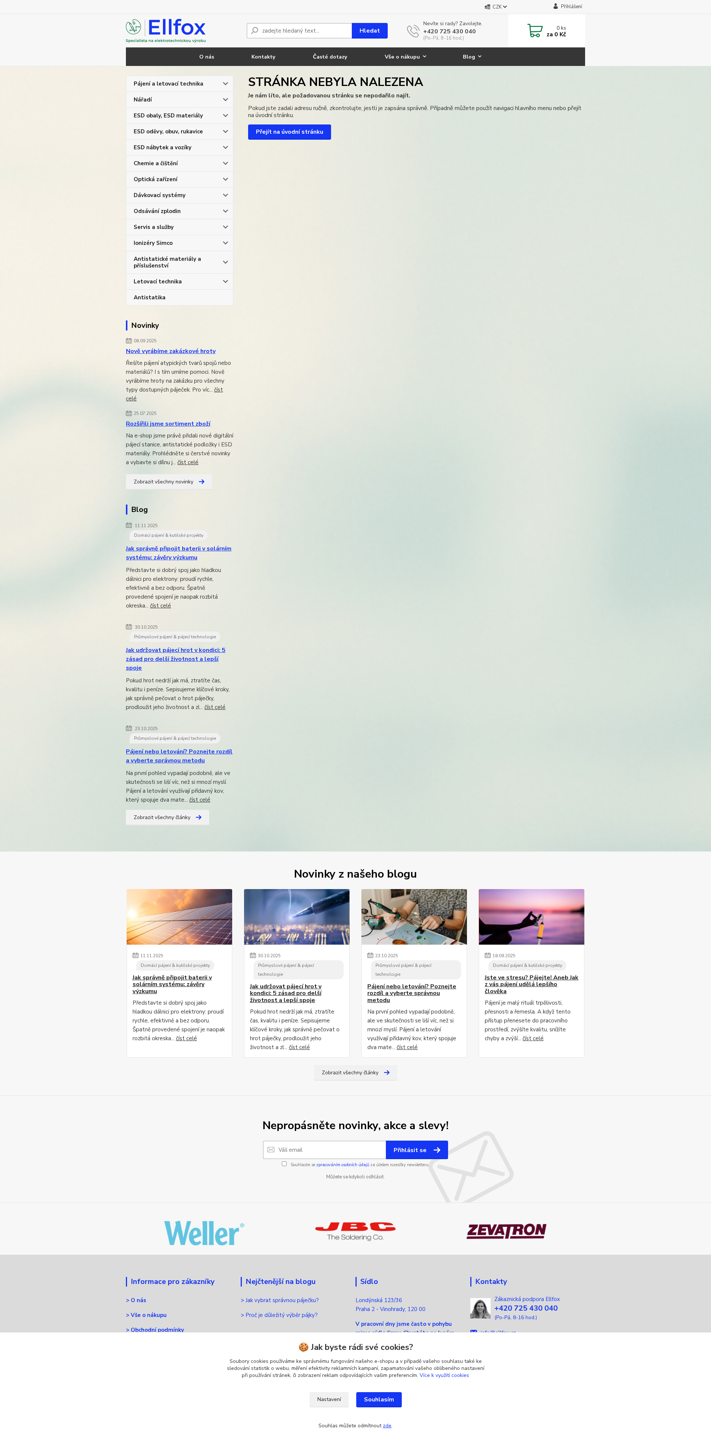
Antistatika (150, 297)
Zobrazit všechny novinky (163, 481)
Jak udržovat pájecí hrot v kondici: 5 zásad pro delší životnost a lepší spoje (176, 659)
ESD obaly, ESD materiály (168, 115)
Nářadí (143, 99)
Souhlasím (379, 1399)
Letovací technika (158, 281)
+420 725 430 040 (449, 31)
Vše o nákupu (402, 56)
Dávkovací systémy (160, 195)
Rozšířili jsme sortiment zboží (168, 424)
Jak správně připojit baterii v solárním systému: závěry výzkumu (178, 553)
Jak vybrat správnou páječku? (283, 1300)
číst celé (187, 462)
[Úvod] (183, 31)
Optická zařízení (155, 179)
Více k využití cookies (444, 1375)
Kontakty (263, 56)
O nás (206, 56)
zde (387, 1425)
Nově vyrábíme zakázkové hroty (171, 351)
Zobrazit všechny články (162, 817)
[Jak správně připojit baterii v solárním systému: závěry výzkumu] (179, 917)
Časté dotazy (330, 56)
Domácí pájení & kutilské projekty (168, 535)
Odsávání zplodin (157, 211)
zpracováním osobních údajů (342, 1165)
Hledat (370, 31)
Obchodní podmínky (157, 1330)
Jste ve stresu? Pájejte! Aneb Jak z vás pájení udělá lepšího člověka (531, 984)
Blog (469, 56)
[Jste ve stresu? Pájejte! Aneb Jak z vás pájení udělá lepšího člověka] (531, 917)
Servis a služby (154, 227)
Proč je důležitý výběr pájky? (282, 1315)
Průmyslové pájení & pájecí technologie (175, 637)
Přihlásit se (411, 1150)
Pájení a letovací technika (168, 83)
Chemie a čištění (156, 163)
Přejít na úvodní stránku (289, 132)
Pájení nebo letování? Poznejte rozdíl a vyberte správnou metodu (179, 756)
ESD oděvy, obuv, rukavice (168, 131)
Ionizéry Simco (153, 243)
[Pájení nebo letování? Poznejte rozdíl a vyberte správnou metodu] (414, 917)
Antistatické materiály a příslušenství (167, 262)
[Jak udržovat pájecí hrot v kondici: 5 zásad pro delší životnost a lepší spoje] (297, 917)
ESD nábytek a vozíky (162, 147)
